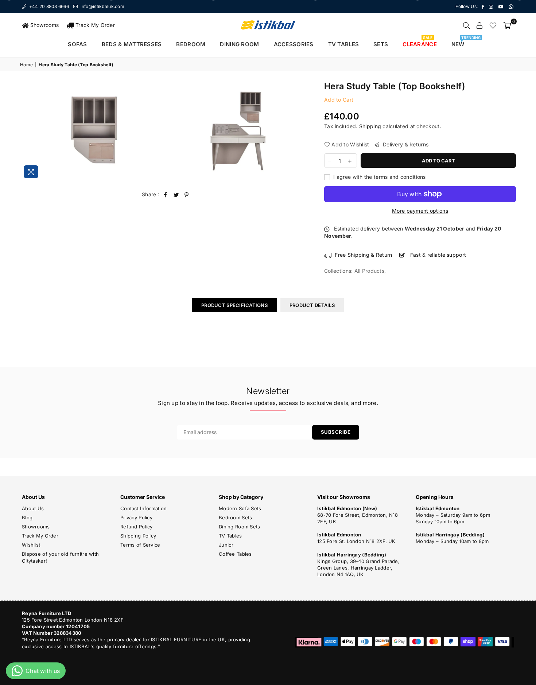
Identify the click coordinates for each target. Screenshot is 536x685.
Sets (380, 44)
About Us (33, 508)
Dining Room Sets (239, 527)
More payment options (420, 211)
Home (26, 64)
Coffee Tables (235, 554)
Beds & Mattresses (132, 44)
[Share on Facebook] (165, 194)
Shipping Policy (138, 536)
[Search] (466, 25)
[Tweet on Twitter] (176, 194)
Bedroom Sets (235, 517)
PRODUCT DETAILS (312, 305)
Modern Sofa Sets (240, 508)
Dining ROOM (239, 44)
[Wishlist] (493, 25)
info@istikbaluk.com (101, 6)
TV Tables (230, 536)
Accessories (294, 44)
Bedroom (190, 44)
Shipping (370, 126)
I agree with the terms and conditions (379, 177)
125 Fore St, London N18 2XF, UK (356, 541)
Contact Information (143, 508)
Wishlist (31, 545)
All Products (369, 271)
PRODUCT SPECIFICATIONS (234, 305)
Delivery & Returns (404, 144)
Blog (27, 517)
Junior (226, 545)
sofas (77, 44)
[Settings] (479, 25)
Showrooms (43, 25)
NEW (460, 42)
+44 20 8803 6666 (48, 6)
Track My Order (94, 25)
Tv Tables (343, 44)
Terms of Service (140, 545)
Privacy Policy (136, 517)
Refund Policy (136, 527)
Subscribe (336, 432)
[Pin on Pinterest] (187, 194)
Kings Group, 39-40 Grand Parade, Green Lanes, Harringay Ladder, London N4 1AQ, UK (358, 567)
